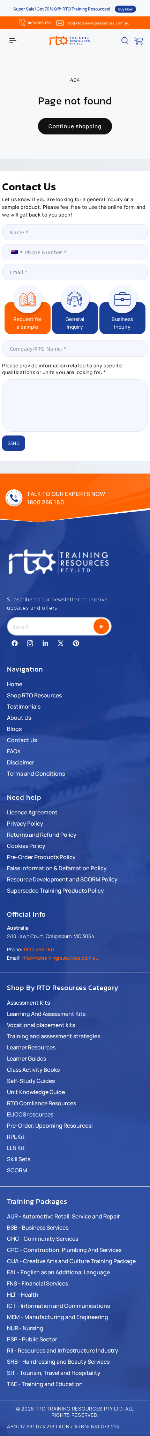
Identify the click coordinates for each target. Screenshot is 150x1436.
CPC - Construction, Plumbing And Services (64, 1250)
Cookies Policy (26, 846)
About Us (19, 717)
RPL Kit (16, 1137)
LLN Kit (16, 1148)
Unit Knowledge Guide (36, 1092)
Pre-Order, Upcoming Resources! (50, 1125)
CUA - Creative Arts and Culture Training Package (71, 1261)
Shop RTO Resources (34, 695)
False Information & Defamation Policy (57, 868)
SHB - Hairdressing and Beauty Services (58, 1361)
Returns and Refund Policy (41, 834)
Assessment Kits (28, 1002)
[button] (13, 40)
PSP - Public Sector (32, 1339)
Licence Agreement (32, 812)
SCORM (17, 1170)
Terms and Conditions (36, 773)
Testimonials (23, 706)
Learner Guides (26, 1058)
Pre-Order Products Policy (41, 857)
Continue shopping (75, 126)
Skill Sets (18, 1159)
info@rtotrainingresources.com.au (97, 23)
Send (14, 443)
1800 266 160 (39, 22)
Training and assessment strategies (53, 1036)
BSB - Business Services (37, 1227)
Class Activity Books (33, 1070)
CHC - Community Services (42, 1239)
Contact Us (22, 740)
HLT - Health (22, 1294)
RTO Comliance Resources (41, 1103)
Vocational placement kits (41, 1025)
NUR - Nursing (25, 1328)
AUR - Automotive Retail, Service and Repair (63, 1216)
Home (14, 684)
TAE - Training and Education (45, 1384)
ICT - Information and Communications (58, 1306)
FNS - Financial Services (37, 1283)
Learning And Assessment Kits (46, 1014)
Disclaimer (20, 762)
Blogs (14, 729)
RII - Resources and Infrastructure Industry (62, 1350)
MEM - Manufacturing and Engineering (57, 1317)
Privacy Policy (25, 823)
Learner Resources (31, 1047)
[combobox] (14, 252)
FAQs (13, 751)
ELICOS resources (30, 1114)
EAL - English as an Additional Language (58, 1272)
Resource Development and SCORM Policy (62, 879)
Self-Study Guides (31, 1081)
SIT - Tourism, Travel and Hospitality (53, 1373)
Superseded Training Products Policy (55, 890)
